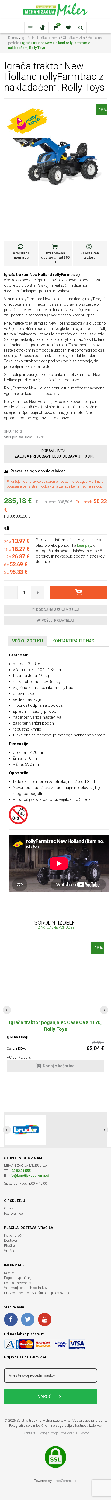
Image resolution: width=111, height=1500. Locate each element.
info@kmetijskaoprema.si (28, 1176)
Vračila (9, 1251)
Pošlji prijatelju (57, 620)
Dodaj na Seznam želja (57, 610)
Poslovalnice (13, 1213)
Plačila (9, 1246)
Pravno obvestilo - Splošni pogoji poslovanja (37, 1293)
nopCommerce (66, 1481)
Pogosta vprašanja (19, 1278)
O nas (8, 1208)
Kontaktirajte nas (73, 641)
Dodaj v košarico (59, 1066)
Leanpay (84, 545)
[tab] (27, 641)
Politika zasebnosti (18, 1283)
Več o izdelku (27, 641)
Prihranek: (84, 502)
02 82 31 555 (21, 1171)
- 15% (101, 109)
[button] (7, 1010)
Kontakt (29, 1433)
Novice (9, 1273)
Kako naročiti (14, 1236)
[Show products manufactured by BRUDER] (25, 1130)
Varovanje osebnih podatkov (25, 1288)
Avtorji (86, 1433)
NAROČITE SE (50, 1396)
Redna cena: (46, 502)
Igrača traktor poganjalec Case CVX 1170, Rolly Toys (55, 1025)
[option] (55, 1130)
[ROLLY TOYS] (27, 121)
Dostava (10, 1240)
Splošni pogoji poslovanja (58, 1433)
